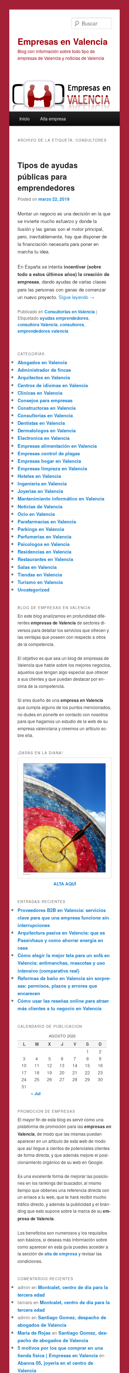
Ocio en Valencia (36, 513)
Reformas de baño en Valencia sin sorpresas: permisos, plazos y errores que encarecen (64, 986)
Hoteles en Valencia (39, 475)
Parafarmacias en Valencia (47, 521)
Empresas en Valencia (63, 41)
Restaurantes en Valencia (45, 559)
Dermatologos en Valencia (47, 430)
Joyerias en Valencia (40, 491)
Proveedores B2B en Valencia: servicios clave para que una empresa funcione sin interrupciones (63, 917)
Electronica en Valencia (44, 437)
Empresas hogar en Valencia (49, 460)
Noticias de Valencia (40, 506)
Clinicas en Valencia (40, 392)
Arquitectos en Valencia (44, 377)
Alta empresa (53, 118)
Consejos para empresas (45, 400)
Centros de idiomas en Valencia (53, 385)
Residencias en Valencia (44, 551)
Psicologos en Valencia (44, 544)
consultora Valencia (38, 324)
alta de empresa (60, 1253)
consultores (72, 324)
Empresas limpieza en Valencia (52, 468)
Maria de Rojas (34, 1332)
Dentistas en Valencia (41, 422)
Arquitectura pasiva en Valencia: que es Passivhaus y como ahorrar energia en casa (61, 940)
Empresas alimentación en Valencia (57, 445)
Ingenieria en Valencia (42, 483)
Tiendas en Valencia (40, 574)
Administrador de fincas (44, 369)
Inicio (24, 118)
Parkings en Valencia (41, 529)
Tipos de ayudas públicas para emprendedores (48, 176)
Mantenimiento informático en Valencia (61, 498)
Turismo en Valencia (40, 582)
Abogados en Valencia (42, 362)
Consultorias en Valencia (69, 311)
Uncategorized (33, 589)
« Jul (35, 1093)
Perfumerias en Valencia (44, 536)
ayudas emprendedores (64, 318)
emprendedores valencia (43, 331)
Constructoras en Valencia (47, 407)
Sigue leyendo (76, 297)
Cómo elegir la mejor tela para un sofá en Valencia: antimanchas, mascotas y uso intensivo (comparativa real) (64, 963)
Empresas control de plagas (49, 453)
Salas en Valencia (37, 567)
